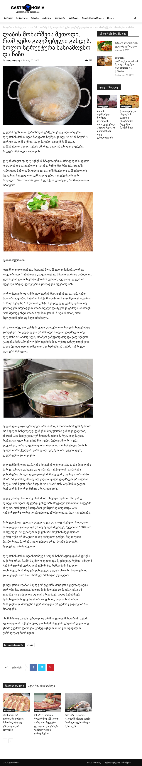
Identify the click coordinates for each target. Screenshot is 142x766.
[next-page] (11, 741)
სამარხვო (74, 18)
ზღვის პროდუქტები (92, 18)
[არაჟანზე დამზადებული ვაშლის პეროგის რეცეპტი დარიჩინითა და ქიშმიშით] (104, 61)
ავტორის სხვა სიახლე (41, 685)
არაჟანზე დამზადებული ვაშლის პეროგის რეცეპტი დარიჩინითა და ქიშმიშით (126, 64)
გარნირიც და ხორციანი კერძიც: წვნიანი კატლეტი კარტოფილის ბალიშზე (13, 722)
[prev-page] (5, 741)
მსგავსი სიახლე (14, 685)
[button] (135, 18)
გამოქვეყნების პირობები (118, 762)
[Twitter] (41, 667)
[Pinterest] (50, 667)
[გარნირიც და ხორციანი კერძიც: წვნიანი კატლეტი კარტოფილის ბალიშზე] (16, 702)
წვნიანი (35, 18)
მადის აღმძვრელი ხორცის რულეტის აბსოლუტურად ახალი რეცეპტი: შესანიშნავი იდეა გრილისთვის (106, 124)
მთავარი (8, 18)
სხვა (109, 18)
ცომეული (46, 18)
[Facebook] (33, 667)
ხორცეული (22, 18)
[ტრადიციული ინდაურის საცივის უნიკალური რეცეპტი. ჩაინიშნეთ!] (130, 101)
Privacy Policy (94, 762)
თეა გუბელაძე (13, 60)
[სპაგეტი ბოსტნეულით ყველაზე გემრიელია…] (104, 46)
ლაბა (30, 645)
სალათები (60, 18)
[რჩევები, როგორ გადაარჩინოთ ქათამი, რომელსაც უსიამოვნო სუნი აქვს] (78, 702)
